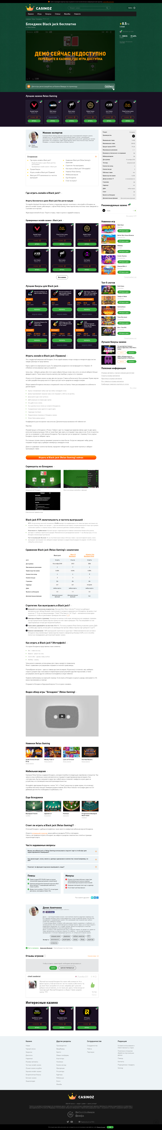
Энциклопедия (30, 1081)
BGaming (119, 227)
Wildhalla (120, 245)
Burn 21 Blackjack (72, 555)
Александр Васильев (46, 948)
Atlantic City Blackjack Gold (89, 555)
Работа (89, 1049)
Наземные (59, 1062)
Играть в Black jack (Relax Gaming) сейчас (61, 457)
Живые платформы (62, 1055)
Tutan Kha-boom (122, 317)
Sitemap (120, 1068)
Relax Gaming (30, 763)
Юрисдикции (60, 1068)
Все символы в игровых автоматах (112, 381)
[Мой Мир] (97, 898)
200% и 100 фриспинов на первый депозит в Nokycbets (125, 357)
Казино (31, 14)
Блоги (58, 1081)
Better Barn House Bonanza (125, 235)
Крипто (58, 1052)
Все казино (62, 277)
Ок (110, 1127)
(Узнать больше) (101, 1127)
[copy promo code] (37, 117)
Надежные (29, 1058)
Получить (37, 309)
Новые (28, 1046)
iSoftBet (28, 815)
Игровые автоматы (32, 1062)
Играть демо (53, 809)
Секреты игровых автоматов (110, 376)
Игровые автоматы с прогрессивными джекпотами (117, 373)
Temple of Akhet (122, 296)
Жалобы (67, 14)
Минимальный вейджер (84, 299)
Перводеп (55, 330)
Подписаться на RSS (87, 1122)
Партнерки (90, 1052)
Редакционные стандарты (126, 1065)
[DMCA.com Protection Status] (80, 1116)
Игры (39, 14)
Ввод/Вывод (60, 1049)
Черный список (31, 1049)
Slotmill (119, 247)
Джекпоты (29, 1055)
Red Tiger (120, 268)
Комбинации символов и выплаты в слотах (115, 384)
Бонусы (48, 14)
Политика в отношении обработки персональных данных (126, 1053)
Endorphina (120, 288)
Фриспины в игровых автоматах (111, 378)
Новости (77, 14)
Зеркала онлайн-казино (33, 1071)
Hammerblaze (121, 306)
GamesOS (66, 815)
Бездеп (29, 299)
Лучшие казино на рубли (34, 1068)
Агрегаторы (60, 1058)
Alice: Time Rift (121, 327)
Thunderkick (120, 298)
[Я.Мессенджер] (92, 898)
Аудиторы (59, 1075)
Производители (61, 1046)
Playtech (84, 817)
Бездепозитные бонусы (33, 1075)
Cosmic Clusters (122, 256)
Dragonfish (47, 815)
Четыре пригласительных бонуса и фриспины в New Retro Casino (126, 347)
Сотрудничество (92, 1046)
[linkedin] (44, 912)
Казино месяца (61, 1065)
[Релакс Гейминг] (133, 136)
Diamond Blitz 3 (122, 266)
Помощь (120, 1058)
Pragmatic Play (121, 237)
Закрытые (29, 1052)
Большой (30, 330)
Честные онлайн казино (33, 1065)
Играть (34, 121)
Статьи (57, 14)
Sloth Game (120, 286)
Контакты (121, 1061)
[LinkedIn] (95, 898)
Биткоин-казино (31, 1078)
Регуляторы (60, 1071)
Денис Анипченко (34, 145)
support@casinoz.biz (108, 1)
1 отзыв (122, 26)
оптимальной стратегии (39, 833)
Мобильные (60, 1078)
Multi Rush (120, 225)
